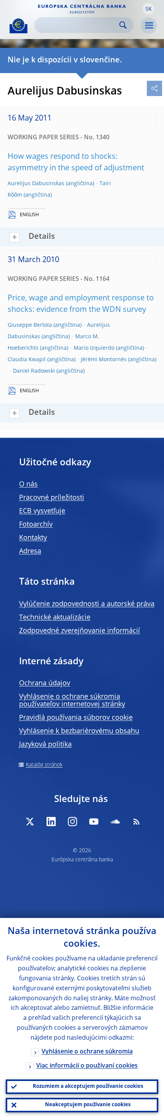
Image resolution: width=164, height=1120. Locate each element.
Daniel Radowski (34, 371)
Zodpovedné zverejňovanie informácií (79, 631)
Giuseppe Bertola (30, 325)
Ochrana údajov (44, 683)
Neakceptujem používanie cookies (87, 1104)
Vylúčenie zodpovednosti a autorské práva (86, 604)
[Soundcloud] (115, 821)
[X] (30, 821)
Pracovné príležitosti (51, 497)
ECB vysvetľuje (42, 511)
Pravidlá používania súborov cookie (76, 717)
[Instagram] (72, 821)
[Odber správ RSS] (136, 821)
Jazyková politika (45, 744)
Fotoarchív (36, 524)
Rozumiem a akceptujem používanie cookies (88, 1086)
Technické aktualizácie (54, 617)
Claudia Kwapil (27, 359)
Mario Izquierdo (94, 348)
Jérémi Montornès (104, 359)
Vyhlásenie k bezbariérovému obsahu (79, 731)
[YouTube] (94, 821)
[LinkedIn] (51, 821)
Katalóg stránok (44, 765)
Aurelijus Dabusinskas (36, 183)
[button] (148, 9)
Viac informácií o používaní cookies (87, 1066)
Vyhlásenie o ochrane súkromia (87, 1052)
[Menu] (149, 26)
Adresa (30, 551)
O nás (28, 484)
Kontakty (33, 538)
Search (123, 25)
